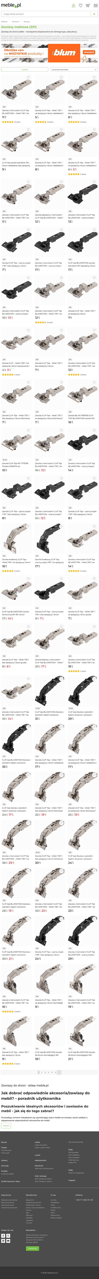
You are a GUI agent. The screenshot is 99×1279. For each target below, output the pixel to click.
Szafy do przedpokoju (76, 1173)
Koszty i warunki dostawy (35, 1208)
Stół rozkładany (74, 1155)
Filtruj (25, 70)
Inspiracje (29, 1220)
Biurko (4, 1142)
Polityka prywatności (33, 1202)
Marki (53, 1213)
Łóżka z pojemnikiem (42, 1147)
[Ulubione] (80, 5)
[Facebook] (3, 1236)
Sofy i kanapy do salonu (43, 1179)
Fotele (4, 1147)
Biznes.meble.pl (56, 1218)
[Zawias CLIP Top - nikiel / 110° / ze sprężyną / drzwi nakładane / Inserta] (49, 141)
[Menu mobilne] (96, 5)
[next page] (59, 1072)
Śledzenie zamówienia (9, 1200)
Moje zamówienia (7, 1202)
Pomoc (28, 1210)
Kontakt (54, 1200)
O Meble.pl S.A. (56, 1208)
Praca (53, 1205)
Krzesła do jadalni (7, 1174)
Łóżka (37, 1142)
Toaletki (71, 1180)
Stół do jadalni (73, 1152)
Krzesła (4, 1171)
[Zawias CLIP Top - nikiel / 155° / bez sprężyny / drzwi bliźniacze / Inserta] (49, 835)
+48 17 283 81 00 (84, 1200)
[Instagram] (8, 1236)
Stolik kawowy (73, 1160)
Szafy (70, 1170)
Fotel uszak (5, 1153)
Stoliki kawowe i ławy (10, 1181)
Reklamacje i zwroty (33, 1205)
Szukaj (94, 14)
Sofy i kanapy (40, 1176)
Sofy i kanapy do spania (43, 1181)
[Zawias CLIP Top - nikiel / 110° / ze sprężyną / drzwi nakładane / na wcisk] (82, 141)
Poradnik (29, 1218)
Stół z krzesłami (74, 1157)
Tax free (29, 1223)
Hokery (4, 1160)
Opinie (53, 1210)
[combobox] (74, 69)
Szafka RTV (72, 1162)
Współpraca (55, 1202)
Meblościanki (40, 1160)
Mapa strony (55, 1215)
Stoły (70, 1150)
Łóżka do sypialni (41, 1145)
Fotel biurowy (6, 1150)
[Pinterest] (3, 1241)
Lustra (37, 1155)
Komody (5, 1166)
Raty (27, 1213)
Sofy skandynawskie (75, 1142)
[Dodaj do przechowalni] (28, 77)
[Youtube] (8, 1241)
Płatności (29, 1215)
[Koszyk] (88, 5)
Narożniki (39, 1166)
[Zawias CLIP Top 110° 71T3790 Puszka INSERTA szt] (16, 442)
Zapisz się (32, 1248)
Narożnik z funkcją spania (44, 1168)
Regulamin (30, 1200)
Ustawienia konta (7, 1205)
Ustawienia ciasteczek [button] (9, 1208)
